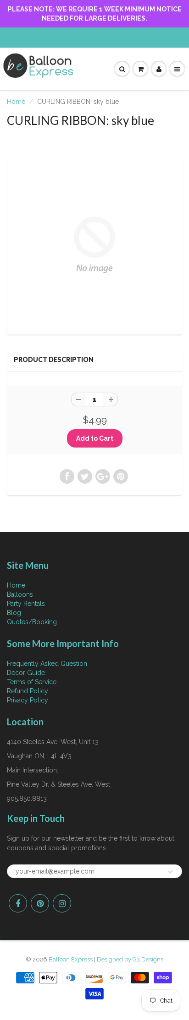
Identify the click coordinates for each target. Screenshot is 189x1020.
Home (16, 101)
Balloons (20, 594)
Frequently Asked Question (47, 663)
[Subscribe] (170, 871)
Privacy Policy (27, 700)
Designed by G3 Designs (130, 959)
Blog (14, 612)
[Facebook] (18, 903)
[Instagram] (62, 903)
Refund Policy (27, 691)
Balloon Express (71, 959)
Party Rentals (26, 603)
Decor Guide (26, 672)
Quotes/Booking (32, 622)
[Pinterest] (40, 903)
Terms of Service (31, 681)
